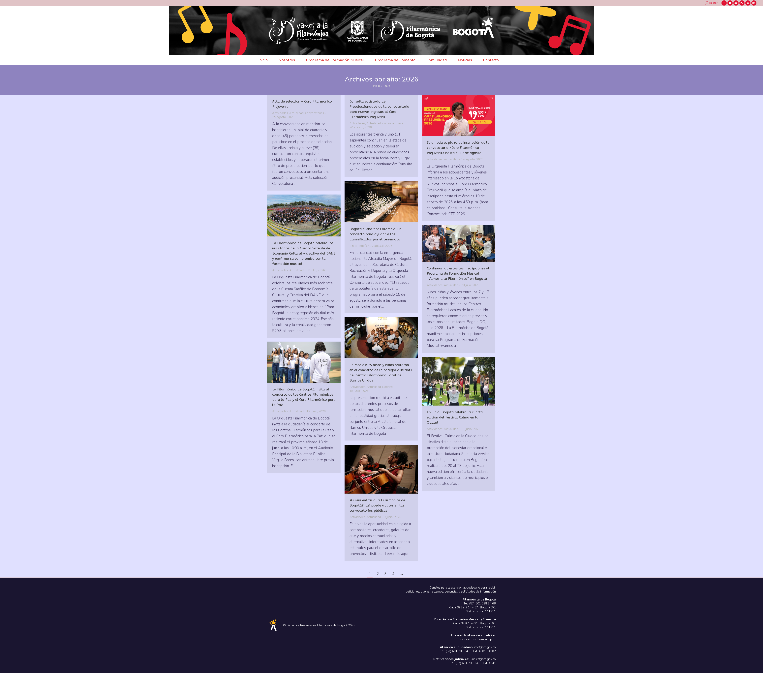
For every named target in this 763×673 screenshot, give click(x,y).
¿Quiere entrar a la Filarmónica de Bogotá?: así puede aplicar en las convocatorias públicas (377, 505)
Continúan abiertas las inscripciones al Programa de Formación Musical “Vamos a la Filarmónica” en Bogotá (458, 273)
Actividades (280, 113)
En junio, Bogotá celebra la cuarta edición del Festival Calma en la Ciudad (455, 417)
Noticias (387, 387)
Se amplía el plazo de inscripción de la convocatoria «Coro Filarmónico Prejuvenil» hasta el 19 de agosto (458, 147)
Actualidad (296, 113)
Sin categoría (358, 246)
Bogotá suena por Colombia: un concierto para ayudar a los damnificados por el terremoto (375, 234)
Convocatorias (314, 113)
